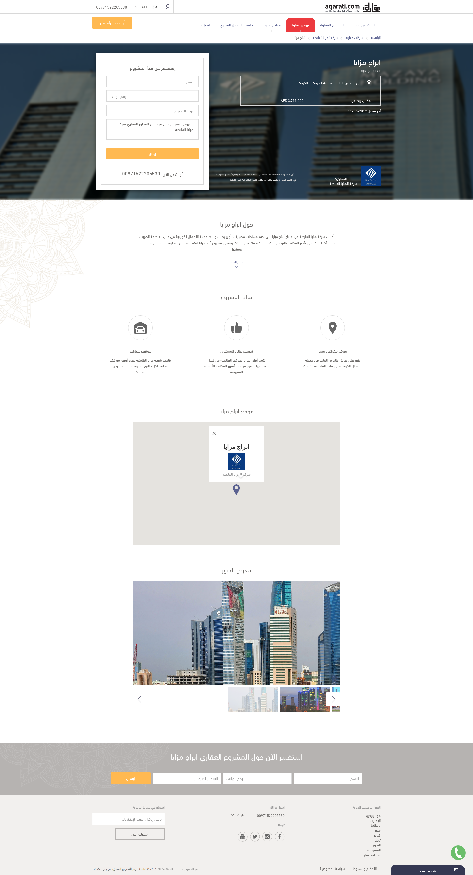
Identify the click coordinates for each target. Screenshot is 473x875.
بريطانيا (376, 825)
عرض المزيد (236, 262)
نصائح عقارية (272, 24)
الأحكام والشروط (365, 868)
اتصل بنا (204, 24)
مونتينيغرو (373, 815)
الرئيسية (376, 37)
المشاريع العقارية (332, 24)
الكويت (303, 82)
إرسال (152, 153)
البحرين (376, 844)
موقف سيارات (140, 351)
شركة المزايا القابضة (325, 37)
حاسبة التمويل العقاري (236, 24)
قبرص (377, 834)
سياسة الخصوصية (332, 868)
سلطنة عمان (372, 854)
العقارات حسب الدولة (367, 806)
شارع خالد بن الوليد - (347, 82)
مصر (378, 829)
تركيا (378, 839)
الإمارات (375, 820)
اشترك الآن (140, 834)
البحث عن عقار (365, 24)
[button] (146, 7)
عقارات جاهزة (371, 70)
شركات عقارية (354, 37)
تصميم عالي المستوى (236, 351)
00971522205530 (141, 173)
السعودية (374, 849)
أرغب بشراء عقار (112, 22)
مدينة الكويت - (320, 82)
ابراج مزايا (299, 37)
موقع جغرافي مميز (332, 351)
